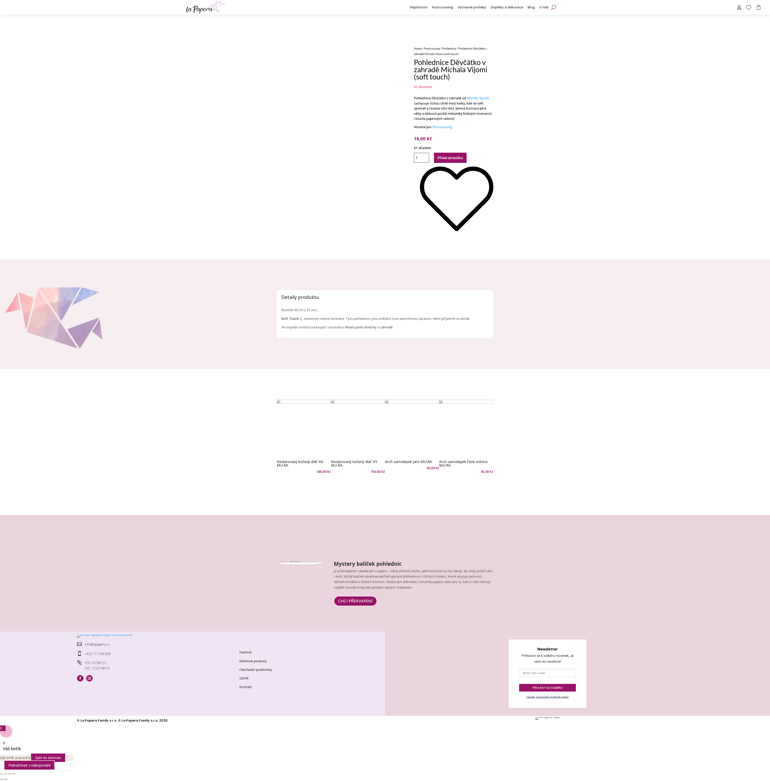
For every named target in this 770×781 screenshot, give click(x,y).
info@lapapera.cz (97, 644)
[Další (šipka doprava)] (5, 779)
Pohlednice (449, 48)
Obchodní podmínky (255, 669)
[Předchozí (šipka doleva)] (1, 779)
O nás (544, 7)
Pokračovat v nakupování (29, 765)
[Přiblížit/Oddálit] (1, 773)
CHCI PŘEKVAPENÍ (355, 601)
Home (417, 48)
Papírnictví (419, 7)
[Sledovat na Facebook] (80, 678)
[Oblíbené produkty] (456, 235)
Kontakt (245, 687)
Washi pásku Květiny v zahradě (369, 327)
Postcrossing (442, 7)
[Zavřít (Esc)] (13, 773)
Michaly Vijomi (478, 98)
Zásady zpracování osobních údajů (547, 697)
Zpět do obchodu (48, 758)
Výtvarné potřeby (472, 7)
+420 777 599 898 (98, 654)
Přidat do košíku (450, 157)
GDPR (243, 678)
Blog (531, 7)
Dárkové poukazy (253, 661)
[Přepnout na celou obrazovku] (5, 773)
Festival (245, 652)
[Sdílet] (9, 773)
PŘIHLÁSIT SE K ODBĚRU (547, 688)
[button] (281, 437)
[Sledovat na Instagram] (89, 678)
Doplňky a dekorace (507, 7)
